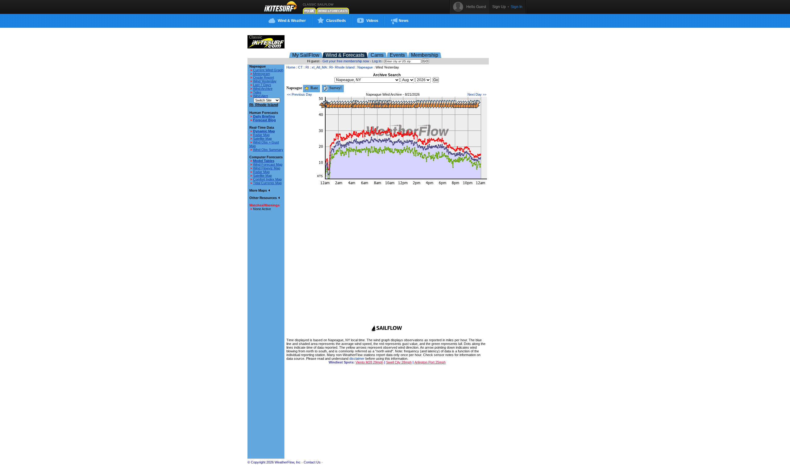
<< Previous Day (299, 94)
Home (290, 67)
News (404, 21)
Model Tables (263, 161)
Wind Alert (260, 96)
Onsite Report (263, 77)
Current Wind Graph (268, 70)
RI (307, 67)
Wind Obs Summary (268, 149)
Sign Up (499, 7)
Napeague (365, 67)
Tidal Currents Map (267, 183)
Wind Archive (262, 88)
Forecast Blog (264, 120)
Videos (372, 21)
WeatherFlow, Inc (288, 462)
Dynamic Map (264, 131)
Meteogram (261, 74)
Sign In (516, 7)
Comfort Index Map (267, 179)
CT (300, 67)
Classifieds (336, 21)
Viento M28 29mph (369, 362)
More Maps (258, 190)
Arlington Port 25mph (430, 362)
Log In (376, 61)
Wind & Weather (292, 21)
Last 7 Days (262, 85)
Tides (257, 92)
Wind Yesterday (264, 81)
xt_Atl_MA (319, 67)
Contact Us (312, 462)
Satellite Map (262, 138)
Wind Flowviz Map (266, 168)
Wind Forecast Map (267, 164)
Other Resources (263, 198)
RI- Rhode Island (342, 67)
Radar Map (261, 135)
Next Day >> (477, 94)
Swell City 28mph (399, 362)
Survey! (335, 88)
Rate (314, 88)
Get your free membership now (345, 61)
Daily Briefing (264, 116)
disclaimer (356, 358)
